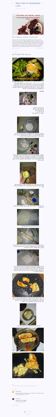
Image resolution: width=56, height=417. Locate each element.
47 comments (17, 48)
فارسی (24, 8)
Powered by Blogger (29, 411)
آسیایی (20, 385)
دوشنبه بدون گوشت (36, 83)
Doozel (17, 398)
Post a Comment (15, 405)
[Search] (43, 3)
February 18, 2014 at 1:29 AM (20, 395)
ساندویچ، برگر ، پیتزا (31, 385)
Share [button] (13, 48)
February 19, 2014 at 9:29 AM (20, 402)
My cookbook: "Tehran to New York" (25, 37)
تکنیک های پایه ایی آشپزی (25, 385)
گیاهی (35, 385)
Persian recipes (17, 385)
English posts (19, 8)
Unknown (17, 391)
